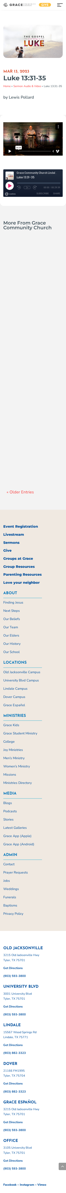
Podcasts (10, 811)
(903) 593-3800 (14, 976)
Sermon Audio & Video (27, 86)
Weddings (11, 889)
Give (45, 5)
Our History (12, 643)
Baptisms (10, 905)
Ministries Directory (17, 783)
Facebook (9, 1185)
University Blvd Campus (21, 680)
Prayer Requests (15, 872)
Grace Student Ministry (20, 733)
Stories (8, 819)
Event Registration (20, 526)
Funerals (9, 897)
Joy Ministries (13, 750)
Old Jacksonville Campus (21, 672)
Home (7, 86)
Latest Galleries (15, 828)
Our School (11, 652)
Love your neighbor (21, 582)
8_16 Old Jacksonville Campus (25, 284)
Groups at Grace (18, 558)
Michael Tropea (23, 375)
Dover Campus (14, 697)
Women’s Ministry (16, 766)
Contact (8, 864)
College (9, 741)
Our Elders (11, 635)
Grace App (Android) (18, 844)
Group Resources (19, 567)
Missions (9, 774)
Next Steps (11, 611)
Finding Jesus (13, 602)
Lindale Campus (20, 465)
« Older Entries (20, 492)
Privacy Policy (13, 913)
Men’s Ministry (14, 758)
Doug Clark (21, 294)
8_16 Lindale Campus (24, 452)
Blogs (7, 803)
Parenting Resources (22, 574)
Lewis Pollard (23, 460)
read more (17, 311)
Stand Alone (29, 303)
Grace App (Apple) (17, 836)
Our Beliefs (11, 619)
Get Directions (13, 968)
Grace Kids (11, 725)
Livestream (13, 534)
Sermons (11, 543)
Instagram (27, 1185)
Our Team (10, 627)
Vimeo (41, 1185)
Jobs (6, 880)
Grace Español (14, 705)
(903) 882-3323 (14, 1053)
